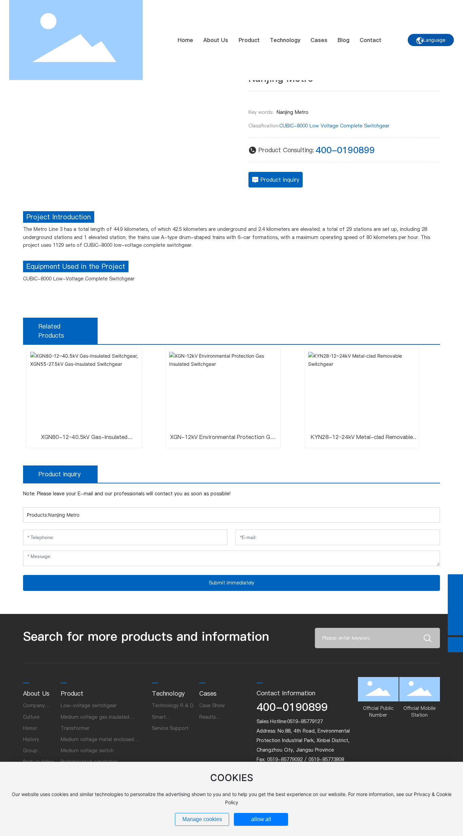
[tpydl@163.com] (455, 612)
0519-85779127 (305, 721)
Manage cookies (202, 819)
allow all (261, 819)
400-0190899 (345, 150)
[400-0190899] (455, 582)
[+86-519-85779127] (455, 597)
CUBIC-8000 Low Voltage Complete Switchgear (334, 125)
